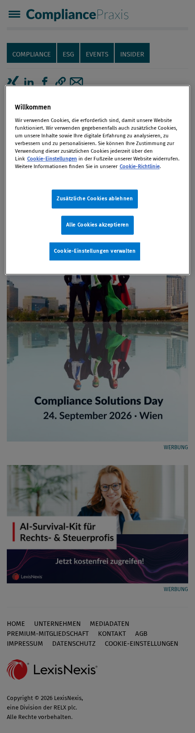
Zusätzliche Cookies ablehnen (95, 199)
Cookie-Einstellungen (52, 159)
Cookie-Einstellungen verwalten (95, 251)
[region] (97, 180)
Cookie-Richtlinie (140, 167)
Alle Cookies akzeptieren (97, 225)
